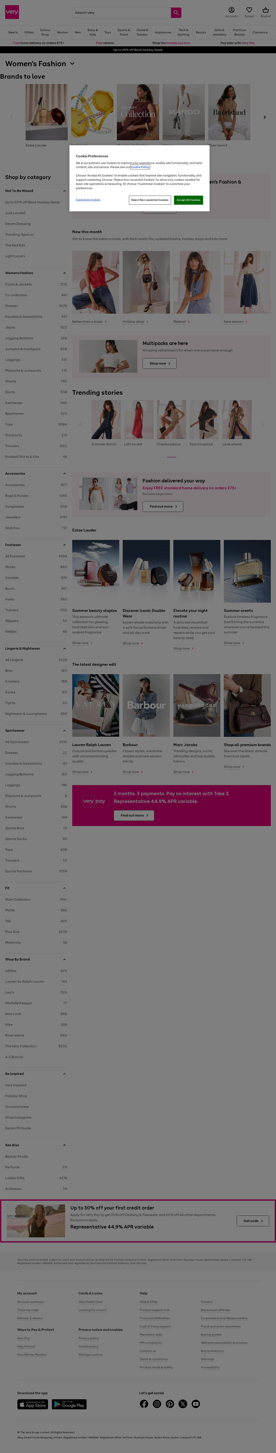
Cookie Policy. (140, 167)
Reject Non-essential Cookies (150, 200)
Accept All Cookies (188, 200)
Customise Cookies (88, 199)
